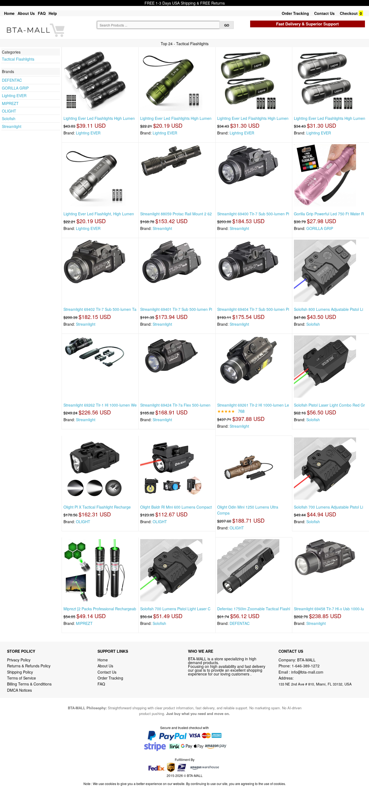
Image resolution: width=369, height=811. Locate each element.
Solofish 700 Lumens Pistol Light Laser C (175, 608)
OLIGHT (9, 111)
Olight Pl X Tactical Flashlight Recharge (97, 507)
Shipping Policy (20, 672)
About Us (26, 13)
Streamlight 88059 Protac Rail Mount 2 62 (176, 213)
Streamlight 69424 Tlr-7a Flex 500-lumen (175, 405)
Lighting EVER (14, 95)
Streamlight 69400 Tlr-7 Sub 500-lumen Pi (253, 213)
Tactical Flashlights (18, 59)
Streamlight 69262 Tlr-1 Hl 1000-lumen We (100, 405)
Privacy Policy (19, 659)
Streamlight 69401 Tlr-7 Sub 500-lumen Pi (176, 309)
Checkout (349, 13)
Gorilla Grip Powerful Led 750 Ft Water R (329, 213)
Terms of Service (21, 678)
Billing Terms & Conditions (29, 684)
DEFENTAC (12, 80)
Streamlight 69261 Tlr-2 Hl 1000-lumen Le (253, 405)
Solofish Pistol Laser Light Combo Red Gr (329, 405)
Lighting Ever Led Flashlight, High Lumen (98, 213)
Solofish (8, 118)
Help (53, 13)
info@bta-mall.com (307, 672)
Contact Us (324, 13)
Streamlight (11, 126)
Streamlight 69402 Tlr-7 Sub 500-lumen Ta (99, 309)
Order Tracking (295, 13)
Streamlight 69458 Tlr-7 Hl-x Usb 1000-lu (329, 608)
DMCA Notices (19, 690)
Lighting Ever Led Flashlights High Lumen (99, 118)
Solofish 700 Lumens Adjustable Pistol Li (328, 507)
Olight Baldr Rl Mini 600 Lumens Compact (176, 507)
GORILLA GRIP (15, 88)
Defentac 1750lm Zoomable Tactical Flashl (253, 608)
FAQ (42, 13)
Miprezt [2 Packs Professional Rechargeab (99, 608)
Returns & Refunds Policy (29, 665)
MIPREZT (10, 103)
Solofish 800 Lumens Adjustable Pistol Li (328, 309)
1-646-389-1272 (306, 665)
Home (9, 13)
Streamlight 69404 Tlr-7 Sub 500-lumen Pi (253, 309)
